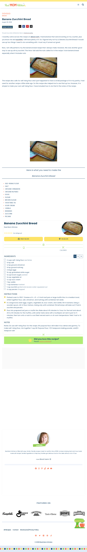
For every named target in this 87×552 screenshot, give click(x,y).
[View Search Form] (84, 5)
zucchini (19, 40)
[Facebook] (35, 535)
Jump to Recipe (7, 27)
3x (81, 256)
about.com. (35, 37)
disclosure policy (28, 33)
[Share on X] (20, 26)
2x (78, 256)
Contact (16, 530)
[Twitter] (39, 535)
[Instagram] (43, 535)
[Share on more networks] (31, 26)
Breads (4, 15)
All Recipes (7, 530)
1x (75, 256)
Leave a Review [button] (45, 341)
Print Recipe (24, 239)
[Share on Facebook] (23, 26)
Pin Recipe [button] (64, 239)
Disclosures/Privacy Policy (29, 530)
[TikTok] (51, 535)
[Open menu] (79, 4)
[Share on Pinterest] (27, 26)
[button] (3, 13)
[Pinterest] (47, 535)
